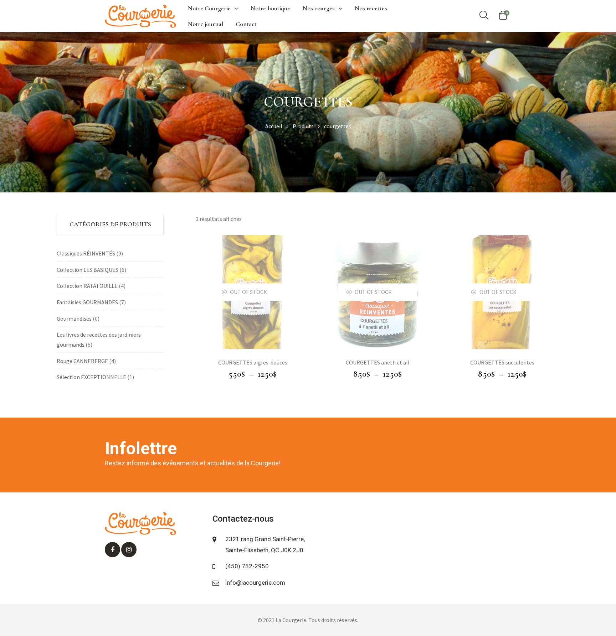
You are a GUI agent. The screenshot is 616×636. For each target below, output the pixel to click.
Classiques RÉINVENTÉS (86, 253)
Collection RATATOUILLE (87, 285)
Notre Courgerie (209, 8)
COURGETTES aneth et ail (377, 362)
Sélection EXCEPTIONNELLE (91, 377)
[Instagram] (129, 549)
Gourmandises (74, 318)
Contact (246, 24)
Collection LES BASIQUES (87, 269)
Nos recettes (371, 8)
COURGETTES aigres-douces (252, 362)
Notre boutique (270, 8)
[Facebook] (112, 549)
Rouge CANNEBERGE (82, 360)
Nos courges (319, 8)
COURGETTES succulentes (502, 362)
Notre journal (205, 24)
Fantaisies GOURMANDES (87, 302)
